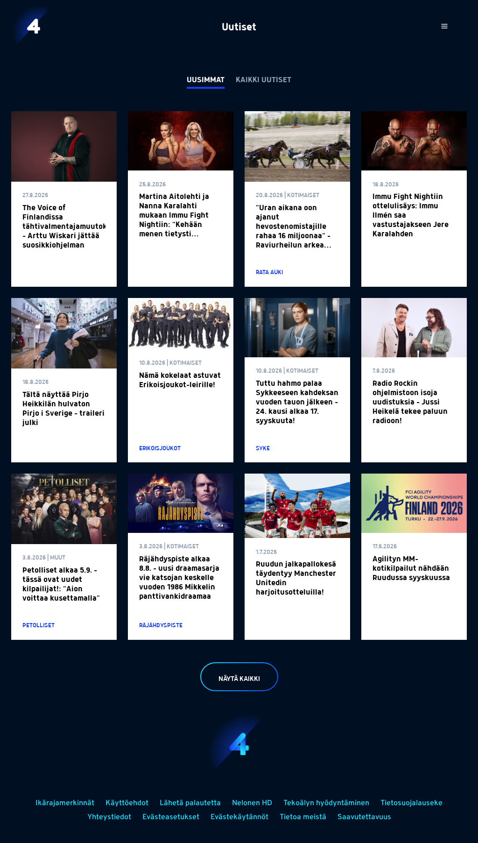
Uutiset (239, 27)
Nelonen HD (252, 803)
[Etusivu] (33, 26)
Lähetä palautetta (190, 803)
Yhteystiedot (109, 817)
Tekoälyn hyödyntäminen (326, 803)
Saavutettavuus (364, 817)
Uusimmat (206, 80)
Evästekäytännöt (239, 817)
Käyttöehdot (126, 803)
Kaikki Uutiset (263, 80)
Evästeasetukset (170, 817)
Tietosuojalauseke (411, 803)
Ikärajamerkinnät (64, 803)
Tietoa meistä (303, 817)
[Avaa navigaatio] (444, 26)
